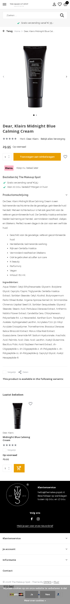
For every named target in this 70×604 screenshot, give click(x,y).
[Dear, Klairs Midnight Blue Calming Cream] (17, 416)
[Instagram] (38, 519)
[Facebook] (31, 519)
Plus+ (56, 582)
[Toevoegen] (19, 468)
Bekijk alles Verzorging (53, 138)
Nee (47, 594)
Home (17, 31)
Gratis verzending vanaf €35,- (23, 182)
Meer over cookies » (35, 600)
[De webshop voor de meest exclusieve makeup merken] (19, 5)
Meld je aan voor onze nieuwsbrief (35, 525)
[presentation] (3, 76)
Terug (9, 31)
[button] (33, 115)
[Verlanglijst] (60, 4)
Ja (32, 594)
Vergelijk (11, 372)
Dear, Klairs (32, 138)
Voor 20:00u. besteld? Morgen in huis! (27, 187)
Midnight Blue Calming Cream (16, 439)
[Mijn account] (54, 4)
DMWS (47, 582)
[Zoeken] (62, 15)
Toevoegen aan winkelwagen (37, 156)
